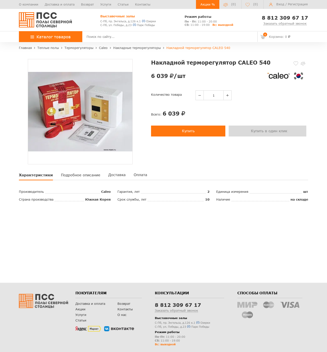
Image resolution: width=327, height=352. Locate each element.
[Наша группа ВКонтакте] (119, 329)
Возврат (87, 4)
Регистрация (298, 4)
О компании (28, 4)
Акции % (207, 4)
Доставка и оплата (60, 4)
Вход (280, 4)
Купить (188, 131)
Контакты (142, 4)
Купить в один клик (269, 131)
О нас (121, 315)
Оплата (140, 175)
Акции (80, 309)
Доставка (117, 175)
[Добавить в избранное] (296, 63)
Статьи (123, 4)
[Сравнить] (303, 63)
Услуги (105, 4)
